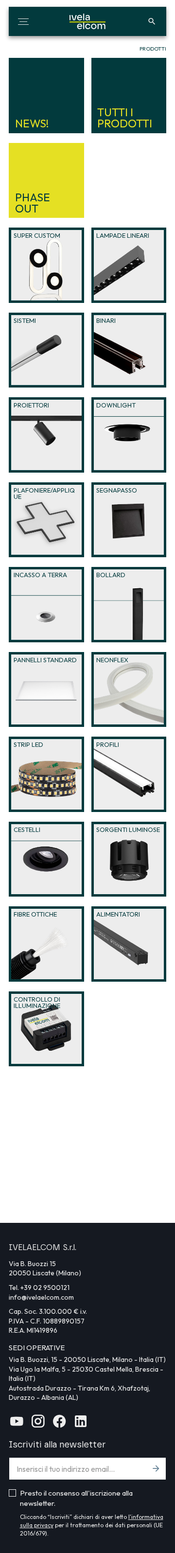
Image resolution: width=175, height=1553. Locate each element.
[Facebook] (59, 1424)
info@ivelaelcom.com (41, 1297)
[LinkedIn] (80, 1424)
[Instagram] (38, 1424)
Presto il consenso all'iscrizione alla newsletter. (76, 1498)
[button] (23, 21)
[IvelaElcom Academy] (16, 1424)
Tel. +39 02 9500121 (39, 1287)
